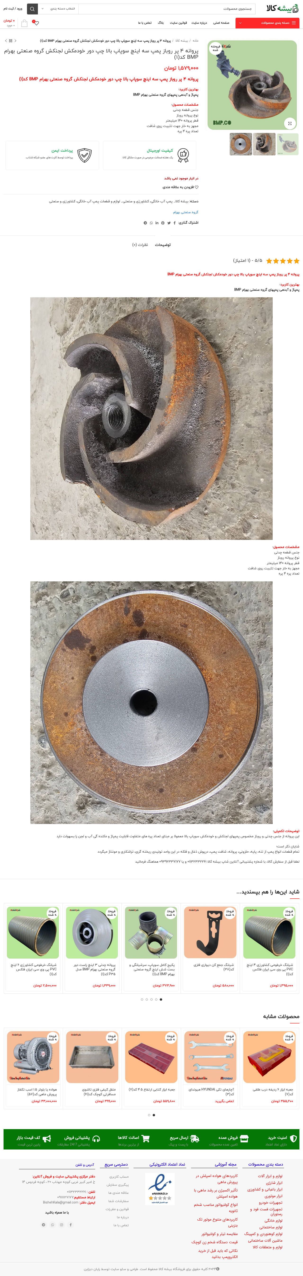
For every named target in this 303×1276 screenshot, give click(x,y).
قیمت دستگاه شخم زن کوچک (215, 1242)
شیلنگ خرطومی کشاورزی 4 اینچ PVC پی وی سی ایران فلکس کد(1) (270, 970)
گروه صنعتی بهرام (185, 212)
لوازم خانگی (273, 1221)
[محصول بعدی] (6, 41)
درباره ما (123, 1217)
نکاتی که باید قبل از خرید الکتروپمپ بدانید (218, 1254)
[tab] (163, 242)
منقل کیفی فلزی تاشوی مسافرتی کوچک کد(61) (99, 1092)
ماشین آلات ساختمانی (265, 1241)
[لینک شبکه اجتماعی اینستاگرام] (61, 1224)
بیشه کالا (181, 41)
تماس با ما (121, 1225)
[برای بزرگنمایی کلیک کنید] (290, 123)
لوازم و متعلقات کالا (267, 1247)
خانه (195, 41)
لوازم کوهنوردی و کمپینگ (263, 1234)
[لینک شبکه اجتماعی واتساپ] (151, 223)
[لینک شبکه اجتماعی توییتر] (169, 223)
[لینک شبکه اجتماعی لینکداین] (157, 223)
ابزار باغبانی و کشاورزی (264, 1189)
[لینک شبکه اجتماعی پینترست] (163, 223)
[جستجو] (32, 9)
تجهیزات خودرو (270, 1203)
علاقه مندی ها (118, 1193)
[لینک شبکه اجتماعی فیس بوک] (174, 223)
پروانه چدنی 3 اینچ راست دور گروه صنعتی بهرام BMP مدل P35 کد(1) (95, 970)
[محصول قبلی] (15, 41)
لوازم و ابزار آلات (270, 1176)
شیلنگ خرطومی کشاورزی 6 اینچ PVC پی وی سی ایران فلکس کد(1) (34, 970)
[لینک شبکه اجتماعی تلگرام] (145, 223)
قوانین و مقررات (117, 1209)
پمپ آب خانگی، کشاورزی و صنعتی (148, 201)
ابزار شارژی (274, 1183)
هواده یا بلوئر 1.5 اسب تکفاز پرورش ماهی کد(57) (37, 1092)
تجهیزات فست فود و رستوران (266, 1211)
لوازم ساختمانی (270, 1227)
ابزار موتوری (273, 1196)
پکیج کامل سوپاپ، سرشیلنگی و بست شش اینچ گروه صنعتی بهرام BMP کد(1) (152, 970)
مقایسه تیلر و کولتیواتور (220, 1234)
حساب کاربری (119, 1177)
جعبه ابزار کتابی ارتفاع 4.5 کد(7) (152, 1089)
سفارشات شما (118, 1201)
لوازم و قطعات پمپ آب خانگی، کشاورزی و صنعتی (84, 201)
